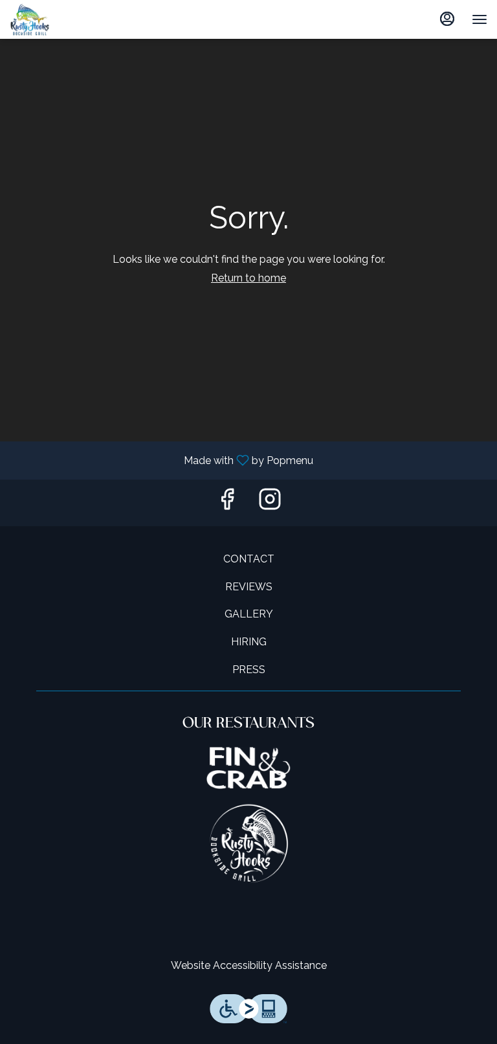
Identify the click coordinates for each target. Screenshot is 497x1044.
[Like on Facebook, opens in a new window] (227, 502)
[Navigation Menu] (479, 19)
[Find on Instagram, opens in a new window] (270, 502)
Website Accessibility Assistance (249, 965)
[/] (248, 767)
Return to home (248, 278)
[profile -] (447, 19)
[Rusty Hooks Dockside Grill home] (42, 19)
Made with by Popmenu (161, 460)
